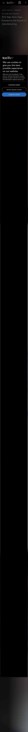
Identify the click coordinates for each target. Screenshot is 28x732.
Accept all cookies (14, 94)
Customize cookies (14, 84)
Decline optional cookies (14, 89)
